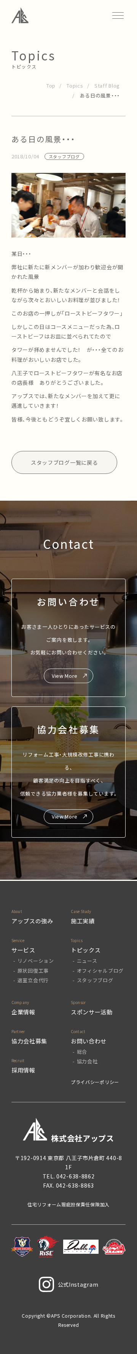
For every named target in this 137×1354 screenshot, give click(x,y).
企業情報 (23, 1012)
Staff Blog (107, 85)
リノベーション (36, 960)
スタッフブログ (95, 980)
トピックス (86, 950)
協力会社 (87, 1061)
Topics (75, 85)
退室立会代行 (33, 980)
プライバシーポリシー (95, 1082)
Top (51, 85)
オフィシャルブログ (100, 970)
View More (65, 675)
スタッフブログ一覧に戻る (64, 462)
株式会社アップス (82, 1138)
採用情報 (23, 1070)
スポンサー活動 (92, 1012)
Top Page (122, 1334)
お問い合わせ (89, 1041)
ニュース (87, 960)
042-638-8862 (75, 1176)
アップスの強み (32, 921)
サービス (23, 950)
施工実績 (83, 921)
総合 (82, 1051)
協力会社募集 (29, 1041)
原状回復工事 (33, 970)
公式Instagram (78, 1284)
